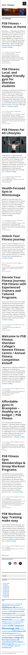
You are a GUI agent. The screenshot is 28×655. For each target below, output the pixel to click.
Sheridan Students (15, 60)
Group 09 (5, 597)
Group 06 (5, 592)
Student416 (18, 52)
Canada (18, 613)
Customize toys (12, 615)
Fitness (14, 391)
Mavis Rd (18, 502)
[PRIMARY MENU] (24, 3)
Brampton (20, 57)
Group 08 (12, 53)
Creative (4, 615)
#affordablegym (6, 56)
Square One (5, 505)
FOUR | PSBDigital (8, 5)
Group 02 (5, 587)
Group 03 (5, 588)
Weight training (14, 645)
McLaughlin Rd (5, 503)
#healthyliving (14, 446)
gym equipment (19, 501)
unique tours (22, 644)
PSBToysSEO (5, 635)
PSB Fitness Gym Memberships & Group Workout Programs (13, 463)
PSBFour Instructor (20, 324)
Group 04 (5, 590)
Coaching (22, 613)
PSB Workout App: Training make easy (12, 517)
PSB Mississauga (8, 633)
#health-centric (21, 223)
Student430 (18, 176)
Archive (8, 178)
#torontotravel (15, 609)
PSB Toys (18, 633)
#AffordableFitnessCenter (12, 55)
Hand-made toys (10, 622)
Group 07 (13, 178)
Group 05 (13, 221)
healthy (12, 227)
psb (24, 391)
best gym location (16, 179)
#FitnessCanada (10, 327)
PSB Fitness (18, 119)
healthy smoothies (10, 119)
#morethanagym (6, 225)
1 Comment (4, 450)
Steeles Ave (11, 505)
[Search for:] (14, 576)
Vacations (5, 645)
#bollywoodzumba (6, 57)
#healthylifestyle (6, 116)
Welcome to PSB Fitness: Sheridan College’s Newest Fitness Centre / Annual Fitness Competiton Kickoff (14, 349)
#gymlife (18, 115)
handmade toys (11, 623)
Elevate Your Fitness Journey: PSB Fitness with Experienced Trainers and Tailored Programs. (14, 287)
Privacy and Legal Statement (9, 653)
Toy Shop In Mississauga (13, 643)
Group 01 (8, 112)
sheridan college (6, 60)
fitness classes (21, 225)
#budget (8, 267)
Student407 (18, 111)
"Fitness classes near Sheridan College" (15, 114)
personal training (19, 59)
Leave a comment (6, 63)
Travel (16, 644)
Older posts (5, 555)
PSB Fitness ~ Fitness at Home (14, 25)
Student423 (20, 220)
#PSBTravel (6, 609)
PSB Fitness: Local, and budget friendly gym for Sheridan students (13, 77)
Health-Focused (6, 227)
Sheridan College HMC (14, 121)
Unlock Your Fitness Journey (13, 237)
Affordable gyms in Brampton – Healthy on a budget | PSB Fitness (11, 409)
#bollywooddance (14, 56)
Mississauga (12, 59)
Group (8, 53)
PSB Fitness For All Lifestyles (13, 131)
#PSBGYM (20, 116)
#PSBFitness (14, 57)
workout (11, 394)
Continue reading (7, 47)
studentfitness (5, 61)
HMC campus (5, 59)
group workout (11, 501)
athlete (6, 611)
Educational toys (14, 617)
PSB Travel (13, 635)
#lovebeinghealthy (15, 224)
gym (18, 548)
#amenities (8, 223)
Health (19, 623)
